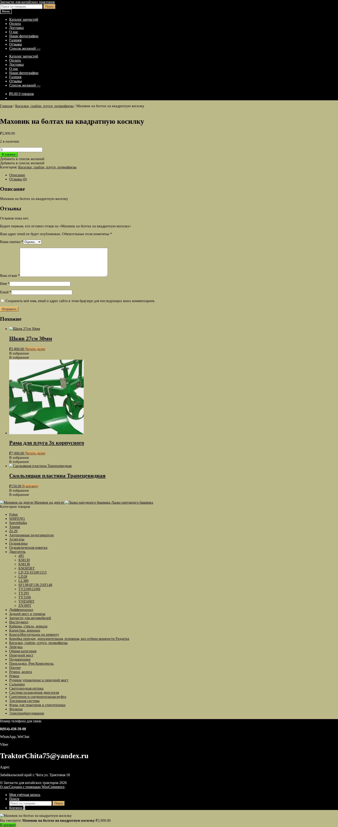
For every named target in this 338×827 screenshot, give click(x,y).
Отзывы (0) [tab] (18, 179)
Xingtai (14, 527)
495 (21, 556)
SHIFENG (17, 518)
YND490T (26, 601)
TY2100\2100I (29, 589)
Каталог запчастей (23, 19)
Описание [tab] (17, 175)
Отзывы (15, 44)
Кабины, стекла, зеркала (28, 626)
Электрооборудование (26, 713)
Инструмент (19, 622)
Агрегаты (16, 539)
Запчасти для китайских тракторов (27, 2)
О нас (13, 32)
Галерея (15, 40)
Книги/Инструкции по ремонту (34, 634)
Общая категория (22, 651)
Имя (4, 284)
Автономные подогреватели (31, 535)
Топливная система (24, 701)
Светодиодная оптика (26, 688)
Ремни (14, 676)
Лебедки (16, 647)
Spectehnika (18, 523)
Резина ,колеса (20, 672)
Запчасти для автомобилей (30, 618)
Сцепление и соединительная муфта (37, 697)
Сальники (17, 684)
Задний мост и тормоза (27, 614)
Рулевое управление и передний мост (38, 680)
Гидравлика (18, 543)
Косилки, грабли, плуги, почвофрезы (44, 106)
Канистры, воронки (24, 630)
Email (5, 292)
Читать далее (35, 349)
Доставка (16, 28)
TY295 (23, 593)
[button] (22, 159)
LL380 (23, 581)
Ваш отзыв (10, 276)
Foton (13, 514)
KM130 (24, 560)
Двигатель (17, 552)
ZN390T (24, 605)
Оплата (15, 24)
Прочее (15, 668)
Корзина (17, 808)
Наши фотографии (23, 36)
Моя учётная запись (24, 795)
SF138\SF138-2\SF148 (35, 585)
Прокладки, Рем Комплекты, (31, 663)
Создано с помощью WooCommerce (36, 787)
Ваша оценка (11, 242)
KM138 (24, 564)
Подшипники (20, 659)
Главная (6, 106)
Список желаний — (24, 48)
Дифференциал (21, 610)
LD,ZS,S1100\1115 (32, 572)
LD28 (22, 576)
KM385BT (26, 568)
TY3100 (24, 597)
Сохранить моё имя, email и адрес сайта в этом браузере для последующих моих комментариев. (80, 301)
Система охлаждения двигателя (34, 692)
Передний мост (21, 655)
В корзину (9, 154)
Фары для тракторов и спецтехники (37, 705)
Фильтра (16, 709)
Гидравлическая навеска (28, 547)
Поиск (49, 6)
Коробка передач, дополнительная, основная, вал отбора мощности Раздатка (69, 639)
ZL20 (13, 531)
